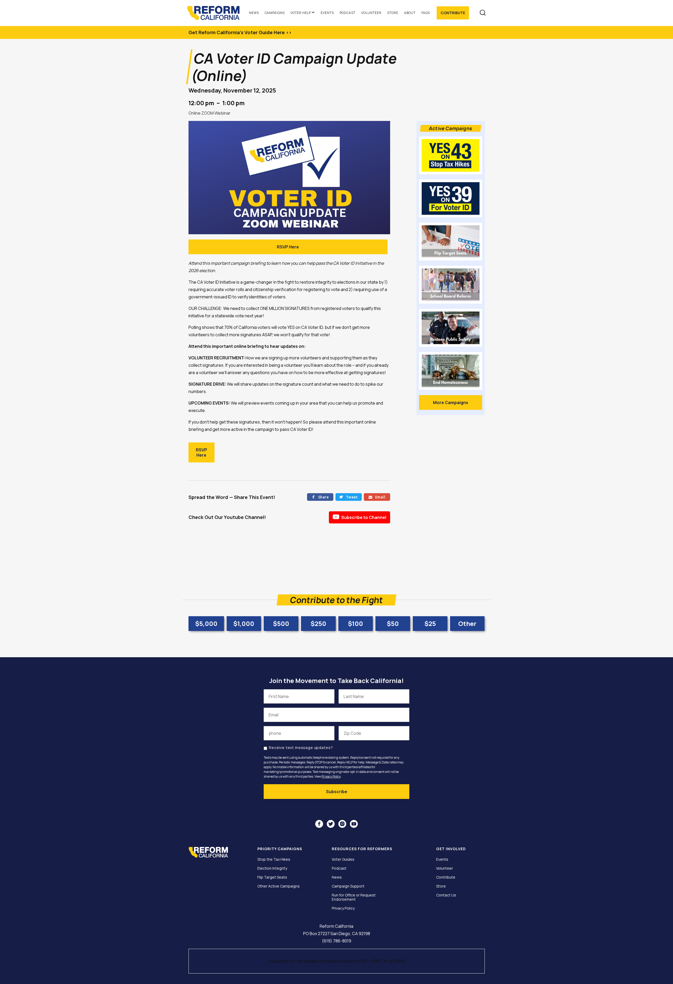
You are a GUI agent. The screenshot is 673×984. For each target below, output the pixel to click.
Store (392, 13)
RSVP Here (288, 247)
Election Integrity (272, 868)
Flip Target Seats (272, 877)
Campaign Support (348, 886)
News (254, 13)
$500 (281, 623)
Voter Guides (343, 859)
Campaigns (275, 13)
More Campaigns (450, 402)
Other (467, 623)
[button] (302, 13)
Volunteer (371, 13)
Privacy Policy (331, 776)
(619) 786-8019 (336, 941)
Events (327, 13)
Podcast (348, 13)
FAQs (425, 13)
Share (320, 497)
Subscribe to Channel (359, 517)
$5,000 (206, 623)
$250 (318, 623)
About (410, 13)
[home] (216, 13)
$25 (430, 623)
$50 (393, 623)
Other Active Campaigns (278, 886)
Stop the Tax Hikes (273, 859)
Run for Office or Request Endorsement (354, 897)
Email (377, 497)
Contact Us (446, 895)
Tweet (348, 497)
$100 (355, 623)
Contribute (453, 12)
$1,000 (243, 623)
